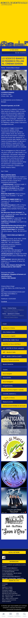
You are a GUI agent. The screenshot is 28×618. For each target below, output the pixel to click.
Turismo (5, 369)
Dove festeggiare (8, 381)
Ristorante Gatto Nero (7, 272)
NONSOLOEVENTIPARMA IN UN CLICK (14, 406)
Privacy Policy (12, 578)
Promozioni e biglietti (9, 336)
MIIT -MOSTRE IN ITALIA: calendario (13, 348)
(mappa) (15, 190)
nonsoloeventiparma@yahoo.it (9, 568)
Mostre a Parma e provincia (11, 360)
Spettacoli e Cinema (9, 328)
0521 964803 (5, 295)
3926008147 (10, 574)
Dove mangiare (7, 373)
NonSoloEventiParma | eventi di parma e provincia (14, 4)
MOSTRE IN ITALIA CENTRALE (12, 344)
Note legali (5, 578)
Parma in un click (8, 402)
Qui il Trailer (4, 171)
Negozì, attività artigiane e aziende (13, 389)
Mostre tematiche (8, 364)
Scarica (9, 240)
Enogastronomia (8, 386)
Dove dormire (7, 377)
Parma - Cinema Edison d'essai (10, 68)
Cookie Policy (20, 578)
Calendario (17, 616)
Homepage (5, 584)
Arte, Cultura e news (9, 332)
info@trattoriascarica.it (8, 244)
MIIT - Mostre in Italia (9, 352)
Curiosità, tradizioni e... (9, 393)
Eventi (5, 324)
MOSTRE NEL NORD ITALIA (11, 340)
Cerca (24, 616)
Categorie (10, 616)
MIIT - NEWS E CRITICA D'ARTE (12, 356)
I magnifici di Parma (9, 398)
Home (3, 616)
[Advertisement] (14, 24)
